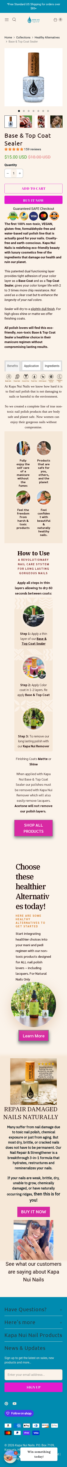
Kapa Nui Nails (25, 1445)
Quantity (10, 165)
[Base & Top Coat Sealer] (33, 77)
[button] (14, 149)
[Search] (14, 19)
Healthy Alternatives (47, 37)
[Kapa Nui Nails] (34, 19)
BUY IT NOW (33, 1211)
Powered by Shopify (17, 1458)
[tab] (12, 365)
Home (8, 37)
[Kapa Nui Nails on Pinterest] (8, 1403)
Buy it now (33, 200)
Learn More (33, 1035)
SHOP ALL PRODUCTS (33, 828)
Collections (23, 37)
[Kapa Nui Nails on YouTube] (17, 1403)
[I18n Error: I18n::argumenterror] (10, 121)
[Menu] (6, 19)
